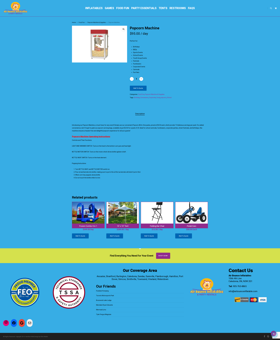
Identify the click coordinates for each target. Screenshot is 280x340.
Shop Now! (163, 256)
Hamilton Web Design (31, 336)
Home (74, 22)
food (158, 97)
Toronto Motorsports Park (105, 295)
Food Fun (82, 22)
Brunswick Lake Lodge (103, 300)
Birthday (137, 97)
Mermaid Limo (101, 310)
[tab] (140, 114)
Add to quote (138, 88)
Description (140, 113)
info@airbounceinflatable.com (243, 291)
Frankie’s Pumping (102, 291)
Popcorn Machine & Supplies (97, 22)
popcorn (163, 97)
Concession (144, 97)
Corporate (152, 97)
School (169, 97)
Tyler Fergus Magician (103, 314)
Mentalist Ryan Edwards (104, 305)
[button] (124, 29)
